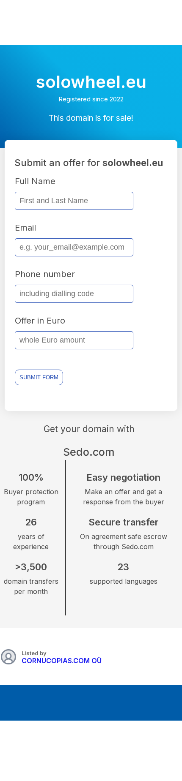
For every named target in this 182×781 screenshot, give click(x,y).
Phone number (45, 274)
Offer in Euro (40, 321)
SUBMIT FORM (38, 377)
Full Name (35, 181)
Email (25, 228)
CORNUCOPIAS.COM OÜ (62, 660)
